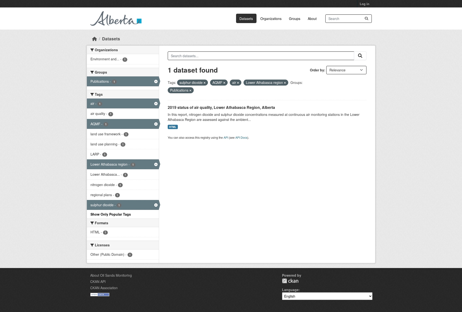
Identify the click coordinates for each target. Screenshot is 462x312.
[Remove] (204, 83)
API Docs (241, 137)
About (312, 18)
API (226, 137)
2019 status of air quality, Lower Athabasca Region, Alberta (221, 107)
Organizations (271, 18)
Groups (294, 18)
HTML (172, 127)
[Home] (94, 39)
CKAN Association (104, 287)
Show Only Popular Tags (110, 214)
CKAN (290, 280)
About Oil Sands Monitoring (111, 275)
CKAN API (98, 281)
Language (290, 289)
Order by (317, 70)
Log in (364, 3)
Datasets (246, 18)
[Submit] (366, 18)
